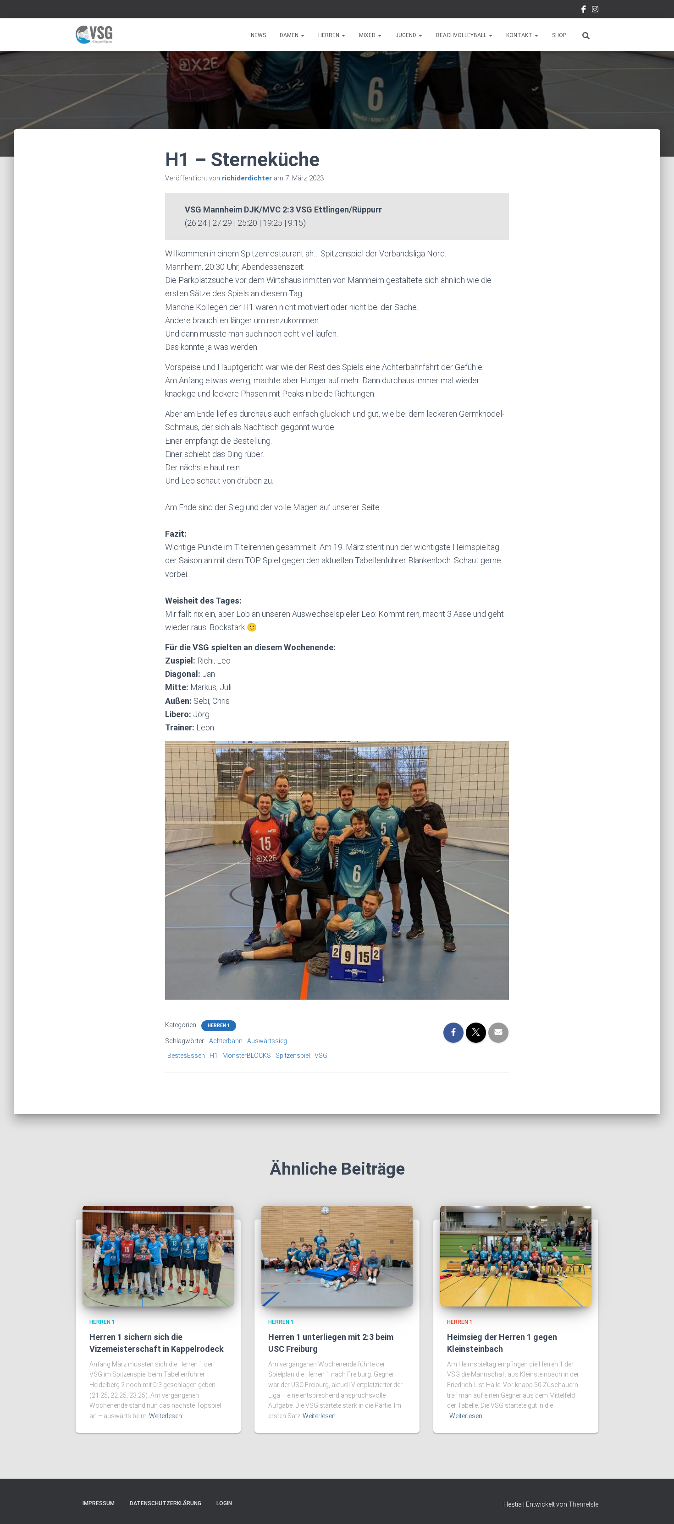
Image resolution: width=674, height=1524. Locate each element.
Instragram (595, 10)
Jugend (406, 35)
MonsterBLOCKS (246, 1055)
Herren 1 (219, 1025)
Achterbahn (226, 1041)
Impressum (99, 1503)
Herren (329, 35)
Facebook (583, 10)
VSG (321, 1055)
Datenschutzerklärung (165, 1503)
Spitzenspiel (293, 1055)
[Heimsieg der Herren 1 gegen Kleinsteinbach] (515, 1255)
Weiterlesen (165, 1416)
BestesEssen (186, 1055)
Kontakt (520, 35)
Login (224, 1503)
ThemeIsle (583, 1504)
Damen (290, 35)
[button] (302, 35)
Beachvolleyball (462, 35)
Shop (559, 35)
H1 (214, 1055)
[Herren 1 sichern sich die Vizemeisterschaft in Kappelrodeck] (158, 1255)
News (258, 35)
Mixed (368, 35)
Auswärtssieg (267, 1041)
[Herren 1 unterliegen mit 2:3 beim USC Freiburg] (337, 1255)
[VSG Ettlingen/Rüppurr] (94, 34)
